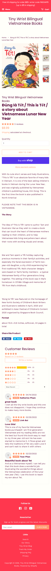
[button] (8, 124)
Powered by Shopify (28, 566)
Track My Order (25, 549)
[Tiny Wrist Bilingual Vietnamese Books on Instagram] (25, 509)
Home (4, 38)
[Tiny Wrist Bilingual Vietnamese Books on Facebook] (20, 509)
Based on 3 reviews (14, 356)
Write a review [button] (25, 360)
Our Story (26, 543)
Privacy (25, 556)
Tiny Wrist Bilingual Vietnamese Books (25, 21)
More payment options (25, 167)
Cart (46, 9)
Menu (7, 9)
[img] (19, 395)
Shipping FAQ (25, 552)
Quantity (6, 139)
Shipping (6, 132)
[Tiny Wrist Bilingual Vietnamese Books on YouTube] (30, 509)
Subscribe (42, 527)
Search (25, 539)
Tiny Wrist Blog (25, 546)
